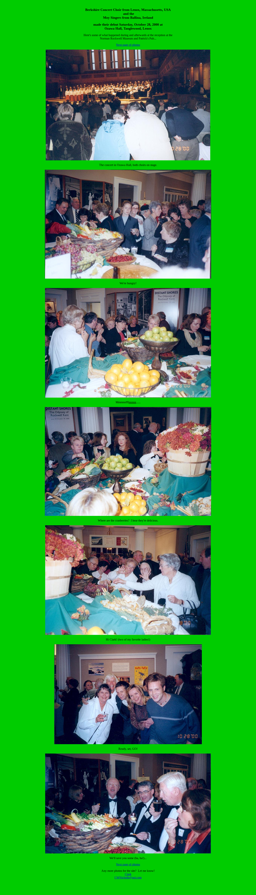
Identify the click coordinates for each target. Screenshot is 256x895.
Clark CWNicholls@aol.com (128, 876)
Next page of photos (128, 44)
